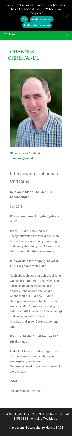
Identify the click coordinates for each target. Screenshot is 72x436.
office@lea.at (49, 418)
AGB (60, 427)
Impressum (16, 427)
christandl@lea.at (21, 158)
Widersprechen (42, 19)
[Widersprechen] (67, 16)
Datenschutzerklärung (40, 427)
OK (24, 19)
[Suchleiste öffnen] (66, 34)
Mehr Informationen (37, 25)
